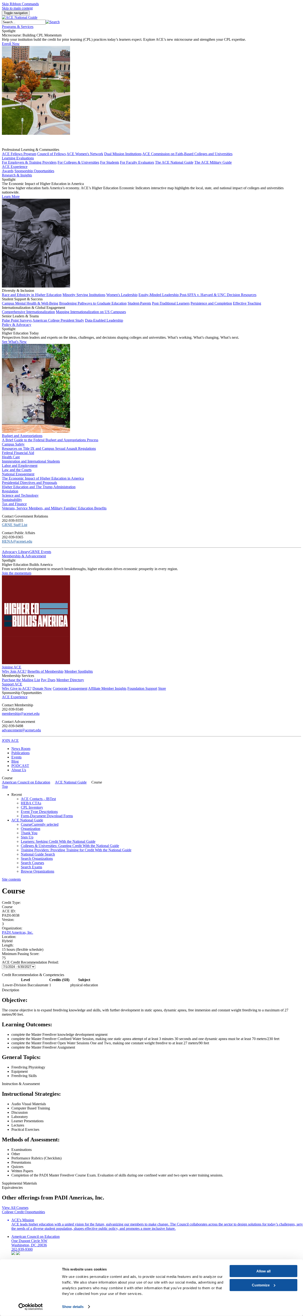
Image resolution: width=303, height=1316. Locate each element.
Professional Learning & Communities (30, 150)
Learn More (11, 196)
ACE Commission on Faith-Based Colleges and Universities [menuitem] (187, 154)
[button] (53, 22)
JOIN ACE (10, 741)
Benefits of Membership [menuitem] (45, 671)
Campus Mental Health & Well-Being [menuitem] (30, 303)
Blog (15, 761)
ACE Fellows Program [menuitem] (19, 154)
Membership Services (18, 676)
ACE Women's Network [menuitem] (85, 154)
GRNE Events (40, 552)
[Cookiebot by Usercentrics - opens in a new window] (30, 1306)
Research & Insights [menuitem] (17, 175)
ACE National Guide (71, 782)
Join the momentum (16, 573)
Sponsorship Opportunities (22, 693)
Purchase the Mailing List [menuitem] (21, 680)
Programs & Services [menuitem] (17, 27)
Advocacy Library (15, 552)
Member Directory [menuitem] (70, 680)
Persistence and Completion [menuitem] (211, 303)
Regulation (10, 491)
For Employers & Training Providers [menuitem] (29, 162)
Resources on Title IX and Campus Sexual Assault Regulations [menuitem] (49, 448)
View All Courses (15, 1208)
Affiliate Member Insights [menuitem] (107, 688)
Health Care (11, 457)
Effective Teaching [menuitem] (247, 303)
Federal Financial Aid (18, 453)
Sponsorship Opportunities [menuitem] (34, 171)
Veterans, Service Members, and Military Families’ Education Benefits (54, 508)
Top (5, 786)
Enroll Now (11, 44)
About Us (18, 770)
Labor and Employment (19, 466)
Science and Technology (20, 495)
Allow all (263, 1271)
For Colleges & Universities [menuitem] (78, 162)
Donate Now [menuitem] (42, 688)
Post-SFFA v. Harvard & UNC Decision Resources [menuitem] (218, 295)
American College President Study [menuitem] (58, 320)
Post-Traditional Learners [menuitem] (171, 303)
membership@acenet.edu (21, 714)
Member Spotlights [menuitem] (78, 671)
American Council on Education (26, 782)
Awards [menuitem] (7, 171)
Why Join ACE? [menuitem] (14, 671)
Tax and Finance (14, 504)
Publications (20, 753)
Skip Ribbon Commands (20, 4)
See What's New (14, 342)
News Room (20, 749)
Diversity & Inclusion (18, 290)
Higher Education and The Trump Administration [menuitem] (39, 487)
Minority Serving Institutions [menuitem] (83, 295)
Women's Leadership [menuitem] (122, 295)
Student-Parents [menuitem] (139, 303)
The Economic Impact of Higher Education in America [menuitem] (43, 478)
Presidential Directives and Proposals (29, 483)
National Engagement (18, 474)
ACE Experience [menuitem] (14, 697)
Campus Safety (13, 444)
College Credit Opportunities (23, 1212)
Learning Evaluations (18, 158)
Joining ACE (11, 667)
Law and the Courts (16, 470)
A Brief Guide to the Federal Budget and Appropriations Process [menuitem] (50, 440)
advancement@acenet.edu (21, 730)
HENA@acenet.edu (17, 541)
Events (16, 757)
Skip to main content (17, 8)
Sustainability (12, 500)
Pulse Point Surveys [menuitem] (17, 320)
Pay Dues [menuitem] (48, 680)
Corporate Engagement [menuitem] (70, 688)
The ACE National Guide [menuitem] (174, 162)
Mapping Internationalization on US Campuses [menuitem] (91, 312)
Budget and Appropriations (22, 436)
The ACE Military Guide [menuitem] (213, 162)
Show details (73, 1307)
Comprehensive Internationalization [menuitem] (28, 312)
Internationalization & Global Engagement (33, 308)
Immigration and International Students (31, 461)
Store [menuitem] (162, 688)
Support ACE (12, 684)
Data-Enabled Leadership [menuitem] (104, 320)
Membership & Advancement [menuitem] (24, 556)
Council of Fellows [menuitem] (51, 154)
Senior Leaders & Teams (20, 316)
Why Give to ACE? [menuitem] (16, 688)
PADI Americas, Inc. (17, 932)
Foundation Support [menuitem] (142, 688)
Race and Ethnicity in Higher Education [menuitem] (32, 295)
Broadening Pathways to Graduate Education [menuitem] (93, 303)
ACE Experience (14, 167)
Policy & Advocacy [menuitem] (16, 325)
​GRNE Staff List (14, 525)
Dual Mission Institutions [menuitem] (123, 154)
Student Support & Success (22, 299)
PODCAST (20, 766)
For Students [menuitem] (109, 162)
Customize (261, 1285)
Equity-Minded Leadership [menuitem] (159, 295)
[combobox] (24, 22)
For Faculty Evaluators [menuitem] (137, 162)
